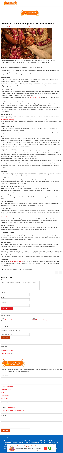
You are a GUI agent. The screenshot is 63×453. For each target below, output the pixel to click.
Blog (2, 392)
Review (3, 280)
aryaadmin (11, 26)
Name (3, 292)
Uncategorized (5, 353)
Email (3, 297)
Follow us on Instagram (42, 320)
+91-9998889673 (11, 407)
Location (41, 13)
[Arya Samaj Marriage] (31, 1)
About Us (3, 383)
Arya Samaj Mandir (35, 97)
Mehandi (4, 217)
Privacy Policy (5, 395)
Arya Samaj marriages (27, 269)
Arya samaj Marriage (12, 269)
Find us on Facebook (11, 320)
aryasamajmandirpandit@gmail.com (13, 410)
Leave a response (28, 26)
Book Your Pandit (6, 389)
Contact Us (4, 399)
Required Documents (7, 386)
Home (3, 380)
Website (3, 303)
